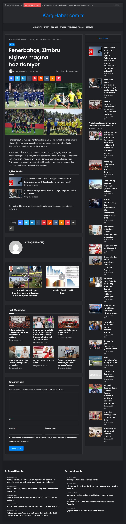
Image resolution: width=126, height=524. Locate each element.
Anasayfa (37, 27)
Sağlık (63, 27)
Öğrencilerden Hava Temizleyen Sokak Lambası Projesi (67, 362)
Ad (10, 419)
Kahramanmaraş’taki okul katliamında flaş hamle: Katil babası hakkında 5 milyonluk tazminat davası (43, 335)
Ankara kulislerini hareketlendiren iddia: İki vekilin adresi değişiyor (19, 333)
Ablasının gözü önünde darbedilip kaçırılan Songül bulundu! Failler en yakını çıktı (110, 287)
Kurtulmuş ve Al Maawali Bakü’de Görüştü (110, 432)
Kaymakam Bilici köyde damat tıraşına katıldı (109, 327)
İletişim (89, 27)
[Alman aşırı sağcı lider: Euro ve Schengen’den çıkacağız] (19, 352)
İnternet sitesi (50, 428)
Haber (46, 27)
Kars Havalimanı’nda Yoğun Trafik (110, 360)
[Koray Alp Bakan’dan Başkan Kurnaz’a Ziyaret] (68, 322)
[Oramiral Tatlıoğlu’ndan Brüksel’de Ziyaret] (95, 415)
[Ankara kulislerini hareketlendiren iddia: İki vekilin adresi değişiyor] (19, 322)
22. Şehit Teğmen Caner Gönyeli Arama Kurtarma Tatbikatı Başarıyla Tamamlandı (110, 394)
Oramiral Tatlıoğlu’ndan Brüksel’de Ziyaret (110, 416)
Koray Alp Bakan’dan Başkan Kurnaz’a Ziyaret (67, 332)
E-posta (12, 428)
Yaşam (81, 27)
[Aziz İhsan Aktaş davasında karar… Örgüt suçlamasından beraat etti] (15, 193)
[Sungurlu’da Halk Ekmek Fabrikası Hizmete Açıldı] (95, 308)
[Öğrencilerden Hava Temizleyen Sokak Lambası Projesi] (68, 352)
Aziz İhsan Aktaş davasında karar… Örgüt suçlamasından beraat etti (67, 5)
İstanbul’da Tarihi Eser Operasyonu (109, 374)
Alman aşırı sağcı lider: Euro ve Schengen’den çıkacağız (19, 362)
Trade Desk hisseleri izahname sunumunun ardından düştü (102, 124)
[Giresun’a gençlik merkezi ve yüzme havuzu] (95, 344)
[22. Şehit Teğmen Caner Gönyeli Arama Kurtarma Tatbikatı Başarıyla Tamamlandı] (95, 388)
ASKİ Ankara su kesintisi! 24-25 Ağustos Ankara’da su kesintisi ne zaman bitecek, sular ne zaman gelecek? (110, 59)
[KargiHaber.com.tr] (63, 15)
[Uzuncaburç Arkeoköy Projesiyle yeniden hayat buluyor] (95, 184)
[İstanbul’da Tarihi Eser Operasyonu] (95, 374)
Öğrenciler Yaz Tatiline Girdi (43, 361)
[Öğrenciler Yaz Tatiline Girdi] (43, 352)
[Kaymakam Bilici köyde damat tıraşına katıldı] (95, 325)
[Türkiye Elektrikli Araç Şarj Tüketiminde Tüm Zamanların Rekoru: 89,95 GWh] (95, 203)
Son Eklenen (102, 38)
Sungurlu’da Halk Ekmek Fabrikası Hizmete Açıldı (110, 309)
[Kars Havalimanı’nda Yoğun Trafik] (95, 361)
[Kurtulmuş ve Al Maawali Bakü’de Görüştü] (95, 432)
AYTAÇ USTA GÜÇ (20, 71)
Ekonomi (54, 27)
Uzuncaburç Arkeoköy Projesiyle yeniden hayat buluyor (110, 186)
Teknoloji (72, 27)
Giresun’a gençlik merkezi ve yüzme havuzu (110, 345)
